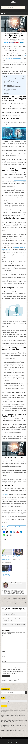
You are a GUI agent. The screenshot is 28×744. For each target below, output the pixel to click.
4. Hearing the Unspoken (11, 85)
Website (4, 661)
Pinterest (17, 42)
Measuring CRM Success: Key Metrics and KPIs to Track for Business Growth (14, 721)
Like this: (8, 92)
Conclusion (6, 90)
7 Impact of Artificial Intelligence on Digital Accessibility (14, 36)
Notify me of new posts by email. (10, 673)
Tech (15, 40)
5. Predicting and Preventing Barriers (13, 86)
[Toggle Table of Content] (22, 77)
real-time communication (20, 180)
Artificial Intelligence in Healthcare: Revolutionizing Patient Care (6, 558)
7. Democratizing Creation (11, 89)
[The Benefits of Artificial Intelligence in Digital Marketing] (7, 568)
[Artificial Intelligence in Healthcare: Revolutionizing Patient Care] (7, 552)
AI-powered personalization (8, 591)
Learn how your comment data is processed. (13, 679)
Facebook (11, 42)
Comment (4, 635)
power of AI (23, 509)
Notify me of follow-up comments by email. (13, 671)
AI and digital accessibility (20, 590)
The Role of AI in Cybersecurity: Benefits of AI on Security (14, 709)
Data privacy (5, 494)
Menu (4, 13)
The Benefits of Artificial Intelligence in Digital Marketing (6, 573)
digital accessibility (17, 592)
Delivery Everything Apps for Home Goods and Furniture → (14, 599)
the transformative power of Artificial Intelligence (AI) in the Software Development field (14, 57)
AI (13, 40)
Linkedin (22, 42)
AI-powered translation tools (19, 591)
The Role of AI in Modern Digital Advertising (17, 557)
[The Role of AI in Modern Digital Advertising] (18, 552)
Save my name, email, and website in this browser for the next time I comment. (12, 668)
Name (3, 651)
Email (3, 656)
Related (7, 93)
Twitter (6, 42)
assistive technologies (8, 592)
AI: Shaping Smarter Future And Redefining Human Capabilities (12, 613)
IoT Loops (14, 2)
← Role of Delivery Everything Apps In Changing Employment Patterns (14, 602)
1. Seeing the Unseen (10, 81)
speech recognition (20, 593)
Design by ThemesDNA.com (14, 742)
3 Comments (21, 39)
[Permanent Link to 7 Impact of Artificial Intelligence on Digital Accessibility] (14, 24)
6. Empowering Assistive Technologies (13, 88)
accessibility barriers (10, 590)
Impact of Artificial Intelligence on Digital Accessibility (14, 79)
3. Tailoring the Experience (11, 84)
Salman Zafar (6, 39)
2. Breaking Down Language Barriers (13, 82)
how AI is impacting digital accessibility (14, 593)
